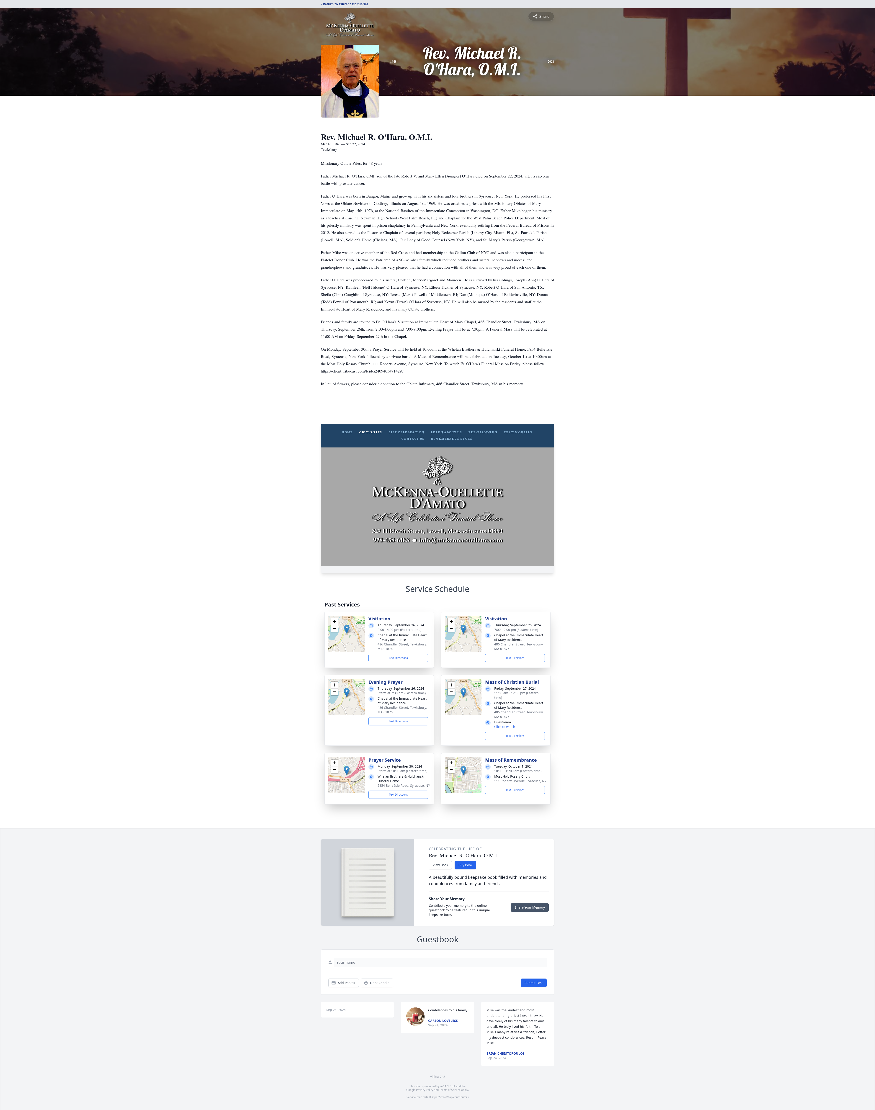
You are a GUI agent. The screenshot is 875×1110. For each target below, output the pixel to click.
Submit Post (534, 983)
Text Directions (398, 658)
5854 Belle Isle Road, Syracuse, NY (404, 785)
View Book (440, 865)
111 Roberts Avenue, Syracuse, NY (520, 781)
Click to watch (504, 727)
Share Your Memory (530, 907)
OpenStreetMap (442, 1097)
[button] (347, 629)
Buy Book (465, 865)
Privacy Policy (424, 1090)
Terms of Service (450, 1090)
